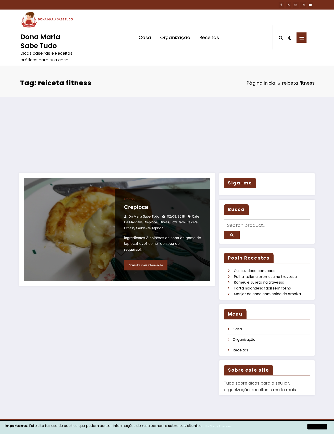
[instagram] (303, 5)
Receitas (209, 37)
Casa (145, 37)
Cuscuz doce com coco (255, 270)
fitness (164, 222)
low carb (178, 222)
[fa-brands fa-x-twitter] (288, 5)
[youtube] (310, 5)
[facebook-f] (281, 5)
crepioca (150, 222)
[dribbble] (296, 5)
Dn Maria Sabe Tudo (144, 216)
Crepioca (136, 207)
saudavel (143, 228)
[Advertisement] (167, 131)
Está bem (317, 427)
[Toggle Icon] (302, 37)
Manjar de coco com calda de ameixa (267, 294)
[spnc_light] (289, 37)
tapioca (157, 228)
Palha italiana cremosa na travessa (265, 276)
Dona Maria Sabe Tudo (40, 41)
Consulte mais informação (146, 265)
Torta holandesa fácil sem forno (262, 288)
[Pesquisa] (281, 37)
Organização (175, 37)
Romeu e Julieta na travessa (259, 282)
